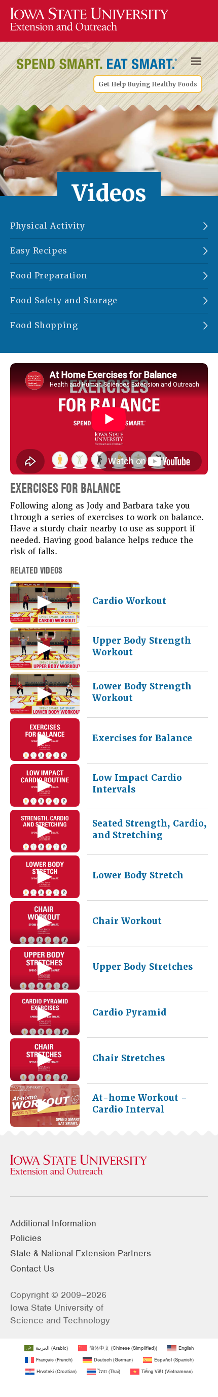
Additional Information (53, 1223)
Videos (109, 193)
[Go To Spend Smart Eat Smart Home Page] (89, 19)
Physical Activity (47, 225)
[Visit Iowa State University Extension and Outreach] (109, 1165)
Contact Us (32, 1268)
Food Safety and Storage (64, 300)
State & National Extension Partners (80, 1253)
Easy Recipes (38, 250)
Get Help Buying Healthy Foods (147, 84)
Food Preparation (49, 275)
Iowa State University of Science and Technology (60, 1314)
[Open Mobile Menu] (196, 61)
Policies (26, 1238)
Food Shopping (44, 325)
